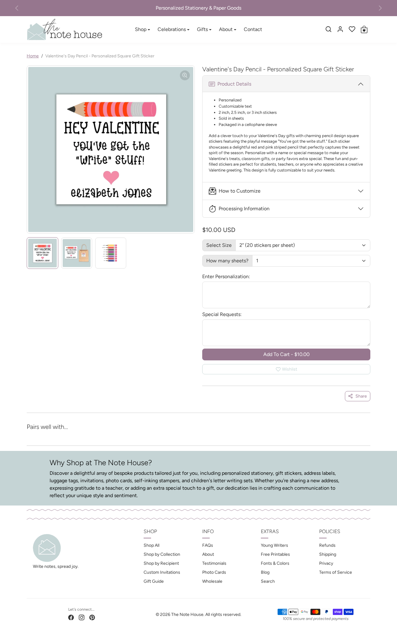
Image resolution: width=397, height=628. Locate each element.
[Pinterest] (92, 617)
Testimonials (214, 563)
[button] (328, 29)
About (208, 554)
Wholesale (212, 581)
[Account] (340, 29)
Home (33, 56)
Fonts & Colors (275, 563)
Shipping (327, 554)
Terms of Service (335, 572)
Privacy (326, 563)
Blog (265, 572)
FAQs (207, 545)
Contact (253, 29)
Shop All (151, 545)
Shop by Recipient (161, 563)
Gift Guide (154, 581)
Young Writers (274, 545)
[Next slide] (360, 435)
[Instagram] (81, 617)
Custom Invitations (162, 572)
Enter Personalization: (226, 276)
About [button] (226, 29)
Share (361, 396)
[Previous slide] (36, 435)
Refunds (327, 545)
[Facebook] (71, 617)
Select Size (219, 245)
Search (268, 581)
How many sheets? (227, 261)
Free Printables (275, 554)
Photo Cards (214, 572)
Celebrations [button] (172, 29)
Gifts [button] (202, 29)
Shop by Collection (162, 554)
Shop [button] (140, 29)
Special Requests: (222, 314)
